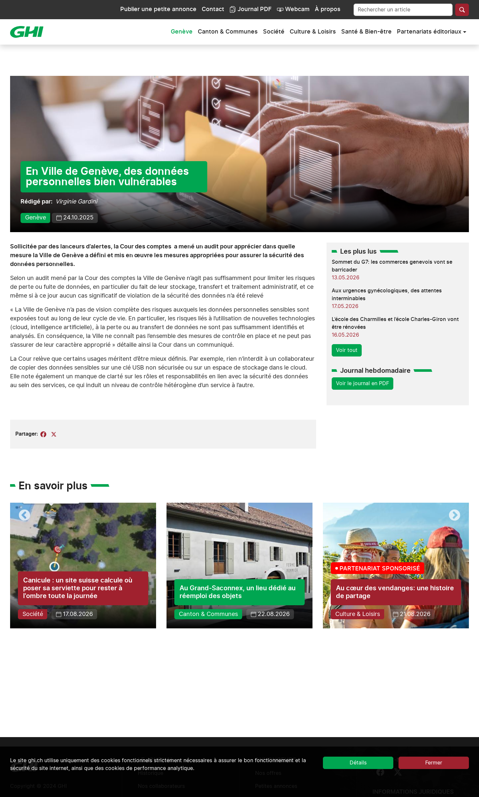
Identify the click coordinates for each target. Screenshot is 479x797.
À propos (328, 9)
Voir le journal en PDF (362, 383)
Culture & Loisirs (313, 32)
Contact (213, 9)
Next (454, 515)
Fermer (433, 762)
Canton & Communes (228, 32)
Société (273, 32)
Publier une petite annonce (158, 9)
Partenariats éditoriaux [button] (429, 32)
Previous (24, 515)
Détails (358, 762)
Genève (182, 32)
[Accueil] (29, 32)
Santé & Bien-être (366, 32)
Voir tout (346, 350)
